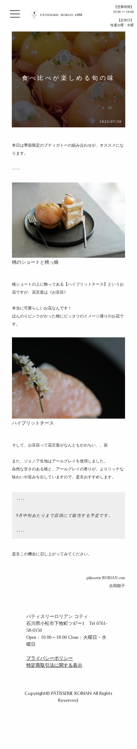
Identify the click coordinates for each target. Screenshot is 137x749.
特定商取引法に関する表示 (54, 665)
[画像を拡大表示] (68, 215)
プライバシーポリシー (49, 658)
